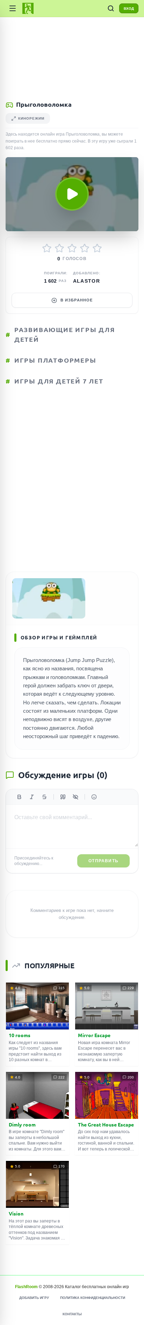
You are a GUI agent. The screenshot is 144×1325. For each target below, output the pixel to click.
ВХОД (129, 8)
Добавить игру (34, 1298)
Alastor (86, 281)
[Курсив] (32, 797)
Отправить (103, 860)
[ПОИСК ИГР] (111, 8)
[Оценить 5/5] (97, 248)
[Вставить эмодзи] (94, 797)
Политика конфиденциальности (92, 1298)
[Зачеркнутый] (44, 797)
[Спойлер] (75, 797)
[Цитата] (63, 797)
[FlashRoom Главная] (28, 8)
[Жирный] (19, 797)
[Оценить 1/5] (46, 248)
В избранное (76, 300)
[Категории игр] (13, 8)
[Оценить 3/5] (72, 248)
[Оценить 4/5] (84, 248)
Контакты (72, 1314)
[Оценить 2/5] (59, 248)
